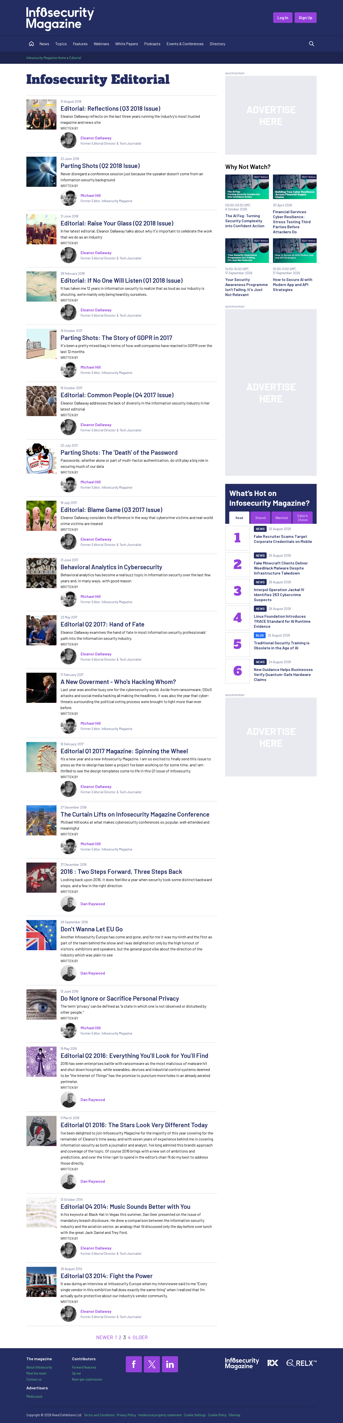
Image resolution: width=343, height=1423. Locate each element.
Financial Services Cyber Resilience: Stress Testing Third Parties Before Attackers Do (292, 221)
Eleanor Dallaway (96, 137)
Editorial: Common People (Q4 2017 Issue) (117, 395)
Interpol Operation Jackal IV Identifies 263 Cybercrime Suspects (279, 594)
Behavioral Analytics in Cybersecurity (111, 567)
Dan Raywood (93, 903)
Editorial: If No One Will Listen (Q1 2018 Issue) (122, 280)
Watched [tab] (281, 518)
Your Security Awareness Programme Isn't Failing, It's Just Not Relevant (246, 287)
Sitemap (234, 1415)
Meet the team (36, 1373)
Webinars (101, 43)
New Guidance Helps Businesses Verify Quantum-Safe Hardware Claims (283, 674)
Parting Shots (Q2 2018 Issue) (100, 165)
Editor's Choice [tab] (302, 518)
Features (80, 43)
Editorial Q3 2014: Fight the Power (107, 1275)
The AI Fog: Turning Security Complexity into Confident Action (244, 220)
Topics (61, 43)
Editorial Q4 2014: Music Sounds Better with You (125, 1206)
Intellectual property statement (160, 1415)
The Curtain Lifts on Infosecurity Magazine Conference (135, 814)
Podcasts (152, 43)
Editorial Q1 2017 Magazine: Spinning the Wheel (124, 751)
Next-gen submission (87, 1379)
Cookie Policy (217, 1415)
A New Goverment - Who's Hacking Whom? (118, 681)
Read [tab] (239, 518)
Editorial (75, 58)
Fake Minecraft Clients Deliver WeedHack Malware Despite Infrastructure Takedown (281, 567)
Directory (217, 43)
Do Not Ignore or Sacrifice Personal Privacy (120, 998)
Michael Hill (91, 195)
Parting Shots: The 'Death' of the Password (119, 452)
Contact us (34, 1379)
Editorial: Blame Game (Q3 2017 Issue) (111, 509)
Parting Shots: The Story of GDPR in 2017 (116, 337)
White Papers (126, 43)
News (44, 43)
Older (140, 1337)
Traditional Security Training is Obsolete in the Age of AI (282, 645)
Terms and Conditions (99, 1415)
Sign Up (305, 17)
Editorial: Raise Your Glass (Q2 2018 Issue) (117, 223)
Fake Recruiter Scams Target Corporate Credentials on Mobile (283, 539)
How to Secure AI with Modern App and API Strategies (292, 284)
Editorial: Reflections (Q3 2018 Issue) (110, 108)
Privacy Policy (126, 1415)
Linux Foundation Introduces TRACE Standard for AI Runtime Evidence (282, 621)
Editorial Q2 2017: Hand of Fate (102, 624)
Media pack (34, 1396)
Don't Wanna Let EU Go (92, 929)
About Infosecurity (39, 1367)
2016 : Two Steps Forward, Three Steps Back (121, 871)
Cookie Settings (195, 1415)
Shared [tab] (260, 518)
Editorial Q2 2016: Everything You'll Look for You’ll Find (134, 1055)
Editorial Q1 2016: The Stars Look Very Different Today (134, 1124)
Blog (260, 635)
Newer (104, 1337)
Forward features (84, 1367)
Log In (282, 17)
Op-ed (76, 1373)
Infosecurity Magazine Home (46, 58)
